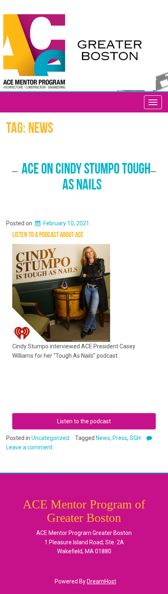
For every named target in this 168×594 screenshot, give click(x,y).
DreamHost (101, 581)
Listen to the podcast (84, 421)
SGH (135, 438)
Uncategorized (50, 438)
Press (120, 438)
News (103, 438)
